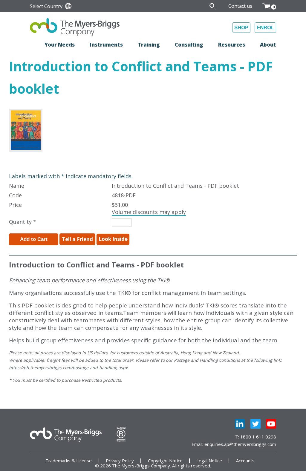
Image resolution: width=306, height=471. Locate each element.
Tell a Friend (77, 239)
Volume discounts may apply (149, 212)
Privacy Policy (120, 460)
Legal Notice (209, 460)
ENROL (265, 27)
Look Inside (113, 239)
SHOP (241, 27)
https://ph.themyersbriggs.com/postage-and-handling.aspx (68, 367)
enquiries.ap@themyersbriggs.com (240, 444)
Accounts (245, 460)
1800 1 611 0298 (258, 437)
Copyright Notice (165, 460)
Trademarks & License (68, 460)
